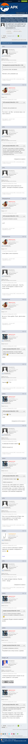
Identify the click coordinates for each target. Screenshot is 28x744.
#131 (23, 393)
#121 (23, 46)
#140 (23, 687)
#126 (23, 236)
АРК (1, 735)
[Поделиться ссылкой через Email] (15, 733)
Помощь (2, 741)
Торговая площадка (18, 18)
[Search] (27, 13)
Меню (2, 13)
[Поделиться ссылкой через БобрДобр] (13, 733)
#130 (23, 364)
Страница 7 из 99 (10, 725)
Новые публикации (20, 13)
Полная (9, 739)
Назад (4, 35)
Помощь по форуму (9, 18)
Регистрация (24, 1)
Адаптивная (5, 739)
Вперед (3, 37)
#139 (23, 657)
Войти (19, 1)
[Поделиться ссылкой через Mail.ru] (3, 733)
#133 (23, 458)
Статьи (3, 21)
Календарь (20, 21)
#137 (23, 593)
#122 (23, 84)
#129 (23, 331)
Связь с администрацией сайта (7, 740)
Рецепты (7, 21)
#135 (23, 530)
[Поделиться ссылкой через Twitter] (9, 733)
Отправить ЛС (6, 55)
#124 (23, 167)
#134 (23, 498)
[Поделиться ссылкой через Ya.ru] (7, 733)
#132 (23, 425)
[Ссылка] (8, 681)
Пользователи (13, 21)
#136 (23, 561)
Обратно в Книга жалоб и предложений (20, 729)
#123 (23, 127)
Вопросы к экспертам (21, 19)
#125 (23, 198)
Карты (24, 21)
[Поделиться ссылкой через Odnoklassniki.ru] (1, 733)
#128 (23, 299)
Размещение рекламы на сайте (20, 740)
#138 (23, 627)
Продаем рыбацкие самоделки (9, 19)
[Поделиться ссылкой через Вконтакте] (5, 733)
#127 (23, 267)
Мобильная (13, 739)
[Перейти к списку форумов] (5, 7)
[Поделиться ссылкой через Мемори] (11, 733)
